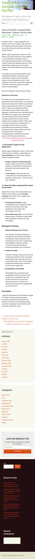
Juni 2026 (4, 347)
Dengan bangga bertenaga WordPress (13, 555)
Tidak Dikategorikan (7, 420)
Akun (3, 398)
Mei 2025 (4, 374)
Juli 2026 (4, 344)
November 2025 (6, 363)
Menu (3, 23)
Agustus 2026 (6, 341)
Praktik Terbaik (6, 414)
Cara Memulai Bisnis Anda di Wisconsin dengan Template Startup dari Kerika (12, 491)
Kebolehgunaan (6, 403)
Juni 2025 (4, 371)
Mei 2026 (4, 349)
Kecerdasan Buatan (7, 406)
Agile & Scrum (6, 395)
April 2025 (4, 377)
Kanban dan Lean (18, 35)
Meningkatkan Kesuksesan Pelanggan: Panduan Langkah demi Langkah (18, 322)
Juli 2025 (4, 369)
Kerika (12, 37)
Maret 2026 (5, 355)
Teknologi (4, 417)
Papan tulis (5, 411)
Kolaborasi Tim (6, 409)
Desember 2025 (6, 360)
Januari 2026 (5, 358)
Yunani (4, 422)
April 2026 (4, 352)
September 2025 (6, 366)
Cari (5, 463)
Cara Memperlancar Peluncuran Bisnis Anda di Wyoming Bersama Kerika (11, 484)
